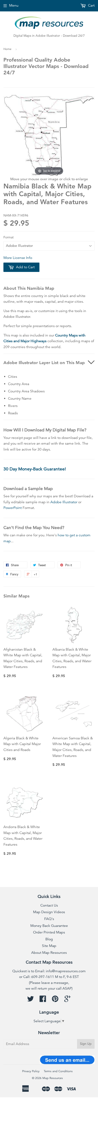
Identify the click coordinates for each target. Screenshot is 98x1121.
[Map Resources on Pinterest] (55, 1000)
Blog (49, 939)
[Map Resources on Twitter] (30, 1000)
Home (7, 49)
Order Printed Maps (49, 932)
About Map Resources (49, 952)
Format (8, 237)
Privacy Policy (30, 1071)
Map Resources (52, 1078)
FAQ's (49, 919)
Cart (91, 5)
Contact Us (49, 905)
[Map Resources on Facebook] (42, 1000)
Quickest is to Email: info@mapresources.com (49, 971)
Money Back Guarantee (49, 925)
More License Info (17, 257)
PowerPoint (12, 508)
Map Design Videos (49, 912)
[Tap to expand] (49, 135)
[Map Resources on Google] (67, 1000)
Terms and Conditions (58, 1071)
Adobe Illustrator (63, 502)
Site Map (49, 946)
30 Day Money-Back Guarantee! (34, 469)
